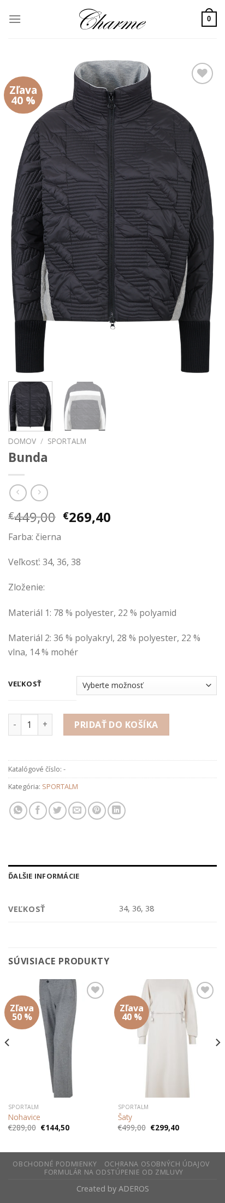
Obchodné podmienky (55, 1164)
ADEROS (134, 1188)
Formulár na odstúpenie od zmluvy (113, 1172)
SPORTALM (67, 441)
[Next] (199, 216)
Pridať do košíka (116, 725)
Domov (22, 441)
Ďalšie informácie (43, 876)
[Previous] (26, 216)
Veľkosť (25, 684)
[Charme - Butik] (112, 19)
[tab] (112, 876)
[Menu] (14, 18)
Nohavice (24, 1117)
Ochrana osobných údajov (157, 1164)
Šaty (125, 1117)
